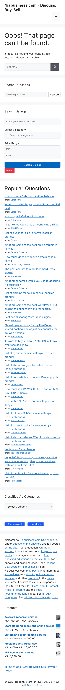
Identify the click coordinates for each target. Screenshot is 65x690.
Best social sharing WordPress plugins (28, 317)
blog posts (32, 570)
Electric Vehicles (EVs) (21, 444)
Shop (47, 559)
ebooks (30, 574)
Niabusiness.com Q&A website (38, 539)
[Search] (54, 67)
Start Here (31, 585)
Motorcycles (17, 348)
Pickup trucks (17, 300)
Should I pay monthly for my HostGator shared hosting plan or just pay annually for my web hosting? (31, 329)
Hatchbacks (16, 481)
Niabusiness (12, 574)
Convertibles (17, 384)
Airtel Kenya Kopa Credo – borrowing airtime (31, 224)
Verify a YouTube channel (20, 449)
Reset (9, 170)
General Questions (20, 252)
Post (21, 547)
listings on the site (32, 559)
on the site (11, 547)
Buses (14, 240)
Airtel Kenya (16, 228)
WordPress (16, 276)
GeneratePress (35, 685)
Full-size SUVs (17, 420)
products (33, 578)
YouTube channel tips (21, 453)
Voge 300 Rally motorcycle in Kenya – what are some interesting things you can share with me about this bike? (31, 461)
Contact (53, 585)
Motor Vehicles (18, 360)
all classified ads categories (41, 597)
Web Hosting (17, 336)
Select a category (15, 129)
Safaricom (16, 200)
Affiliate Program (15, 589)
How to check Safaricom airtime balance (29, 196)
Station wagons (18, 372)
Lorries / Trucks (18, 432)
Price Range (12, 143)
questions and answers (27, 543)
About (43, 585)
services (10, 578)
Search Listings (32, 164)
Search (54, 94)
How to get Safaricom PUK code (24, 216)
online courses (45, 574)
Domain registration (20, 264)
